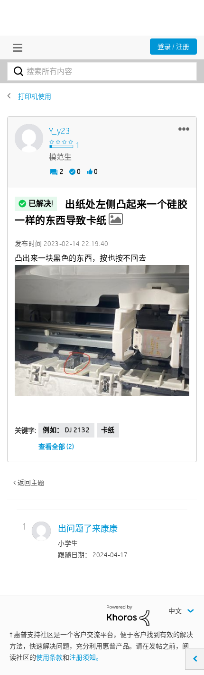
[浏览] (15, 47)
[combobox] (102, 71)
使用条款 (49, 657)
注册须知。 (85, 657)
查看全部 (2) (56, 446)
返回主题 (31, 482)
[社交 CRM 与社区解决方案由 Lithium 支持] (128, 614)
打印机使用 (34, 96)
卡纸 (108, 430)
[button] (184, 128)
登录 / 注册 (173, 46)
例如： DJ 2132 (66, 430)
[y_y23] (29, 138)
